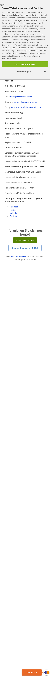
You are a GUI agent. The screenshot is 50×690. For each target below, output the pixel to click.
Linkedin (13, 213)
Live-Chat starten (25, 240)
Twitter (13, 210)
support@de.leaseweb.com (25, 102)
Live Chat (35, 672)
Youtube (13, 216)
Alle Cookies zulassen (25, 64)
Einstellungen (31, 71)
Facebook (14, 206)
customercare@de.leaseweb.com (26, 107)
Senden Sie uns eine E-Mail (25, 248)
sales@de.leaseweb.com (21, 96)
